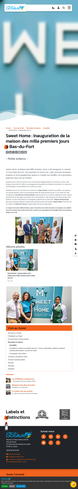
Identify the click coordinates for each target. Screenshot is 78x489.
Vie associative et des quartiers (18, 339)
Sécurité (11, 363)
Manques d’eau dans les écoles (23, 385)
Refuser (12, 486)
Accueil (8, 128)
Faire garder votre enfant (17, 353)
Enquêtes (11, 369)
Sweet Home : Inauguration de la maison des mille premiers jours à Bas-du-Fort (21, 275)
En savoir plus (21, 486)
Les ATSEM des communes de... (23, 379)
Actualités (46, 128)
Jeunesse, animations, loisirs (17, 356)
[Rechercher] (63, 7)
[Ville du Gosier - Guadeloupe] (19, 434)
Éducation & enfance (34, 128)
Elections (11, 366)
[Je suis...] (53, 7)
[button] (25, 153)
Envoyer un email (14, 454)
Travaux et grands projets (16, 359)
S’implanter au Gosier (15, 336)
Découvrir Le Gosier (14, 333)
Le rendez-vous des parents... (22, 391)
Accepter (4, 486)
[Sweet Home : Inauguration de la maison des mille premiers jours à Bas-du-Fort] (39, 305)
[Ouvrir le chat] (73, 484)
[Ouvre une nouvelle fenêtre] (43, 436)
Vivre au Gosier (19, 128)
